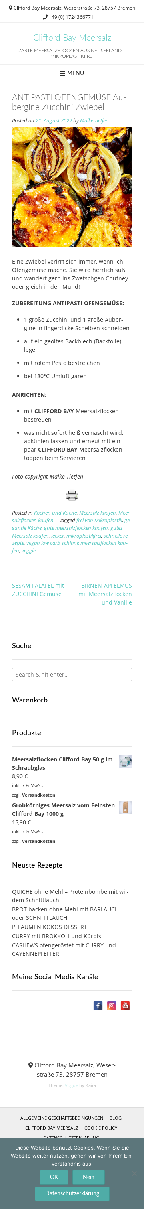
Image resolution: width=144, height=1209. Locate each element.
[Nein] (134, 1173)
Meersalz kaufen (97, 512)
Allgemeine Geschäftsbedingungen (61, 1118)
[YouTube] (125, 1005)
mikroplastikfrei (83, 535)
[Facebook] (98, 1005)
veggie (29, 550)
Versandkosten (38, 795)
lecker (57, 535)
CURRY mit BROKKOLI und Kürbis (56, 936)
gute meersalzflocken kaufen (76, 528)
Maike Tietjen (94, 120)
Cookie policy (100, 1128)
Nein (88, 1177)
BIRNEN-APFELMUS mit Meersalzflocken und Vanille (105, 594)
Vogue (71, 1085)
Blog (116, 1118)
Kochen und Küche (55, 512)
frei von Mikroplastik (99, 520)
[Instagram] (111, 1005)
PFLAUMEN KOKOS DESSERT (49, 927)
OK (54, 1177)
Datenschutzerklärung (72, 1194)
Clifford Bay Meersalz (72, 38)
